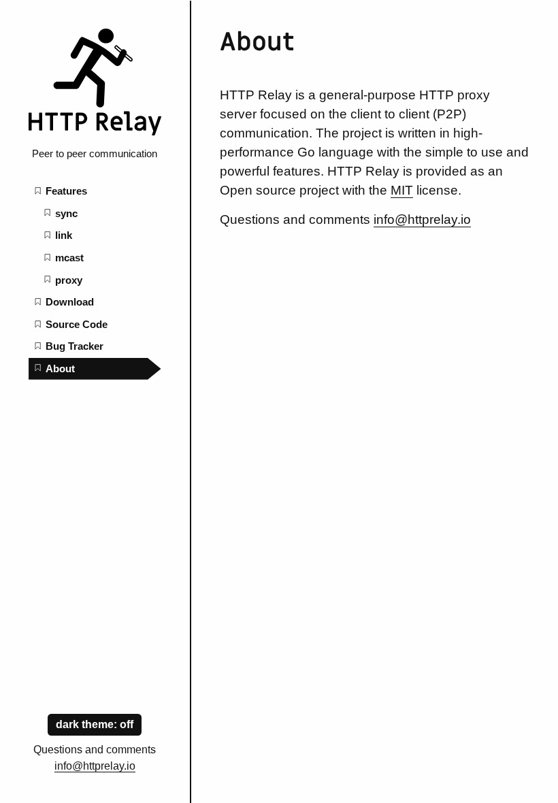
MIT (402, 190)
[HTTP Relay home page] (95, 131)
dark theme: (88, 724)
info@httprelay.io (94, 766)
